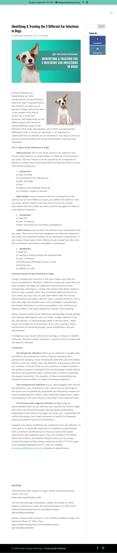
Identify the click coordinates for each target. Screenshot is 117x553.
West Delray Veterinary (23, 36)
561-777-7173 (47, 2)
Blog (46, 36)
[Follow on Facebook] (97, 548)
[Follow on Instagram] (103, 548)
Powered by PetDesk (55, 548)
